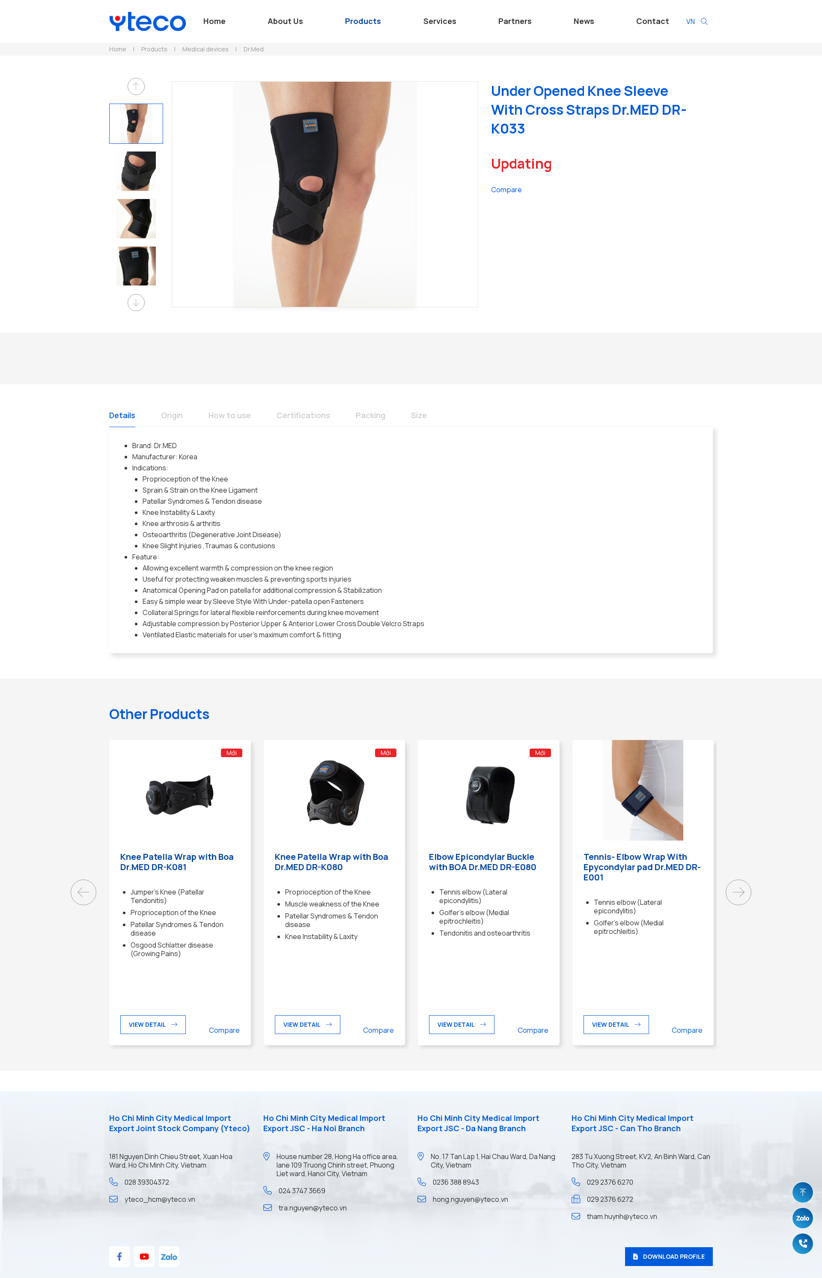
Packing (370, 415)
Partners (515, 21)
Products (363, 21)
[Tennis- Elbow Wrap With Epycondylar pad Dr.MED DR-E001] (643, 789)
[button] (136, 86)
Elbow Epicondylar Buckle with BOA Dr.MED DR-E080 (482, 862)
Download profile (674, 1256)
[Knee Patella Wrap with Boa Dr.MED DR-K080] (334, 789)
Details (122, 415)
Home (214, 21)
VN (690, 21)
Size (419, 415)
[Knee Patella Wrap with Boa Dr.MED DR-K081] (180, 789)
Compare (506, 189)
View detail (147, 1024)
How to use (229, 415)
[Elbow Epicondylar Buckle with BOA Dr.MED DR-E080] (489, 789)
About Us (285, 21)
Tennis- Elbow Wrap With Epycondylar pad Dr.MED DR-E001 (642, 867)
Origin (172, 415)
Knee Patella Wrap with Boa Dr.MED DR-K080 (331, 862)
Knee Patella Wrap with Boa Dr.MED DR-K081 (177, 862)
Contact (652, 21)
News (584, 21)
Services (439, 21)
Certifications (303, 415)
